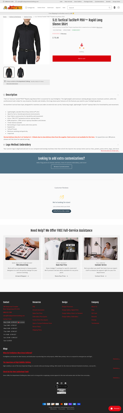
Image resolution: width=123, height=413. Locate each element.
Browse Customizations (61, 166)
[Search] (110, 8)
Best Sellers (78, 1)
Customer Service (101, 265)
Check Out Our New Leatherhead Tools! (16, 372)
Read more (99, 27)
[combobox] (89, 7)
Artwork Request (21, 276)
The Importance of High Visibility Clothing (17, 362)
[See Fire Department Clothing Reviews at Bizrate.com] (61, 393)
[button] (29, 8)
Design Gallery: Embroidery (70, 316)
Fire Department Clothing (59, 407)
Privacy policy (62, 409)
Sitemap (93, 320)
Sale (61, 1)
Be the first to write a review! (61, 211)
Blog (92, 310)
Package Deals (88, 1)
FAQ (34, 306)
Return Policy (37, 326)
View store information (12, 83)
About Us (94, 306)
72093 (68, 30)
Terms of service (70, 409)
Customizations (99, 1)
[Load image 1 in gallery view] (9, 72)
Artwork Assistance (38, 310)
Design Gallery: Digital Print (70, 310)
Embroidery (76, 30)
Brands (108, 1)
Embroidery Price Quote (40, 316)
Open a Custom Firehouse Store (42, 323)
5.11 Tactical (57, 30)
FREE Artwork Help (22, 265)
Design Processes (67, 306)
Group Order (116, 1)
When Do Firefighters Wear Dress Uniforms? (17, 353)
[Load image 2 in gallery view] (20, 72)
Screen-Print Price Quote (40, 320)
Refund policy (53, 409)
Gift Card (94, 313)
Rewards (94, 316)
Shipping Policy (37, 330)
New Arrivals (68, 1)
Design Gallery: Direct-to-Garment (72, 313)
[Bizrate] (120, 412)
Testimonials (95, 323)
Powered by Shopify (69, 407)
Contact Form (99, 276)
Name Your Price (61, 265)
